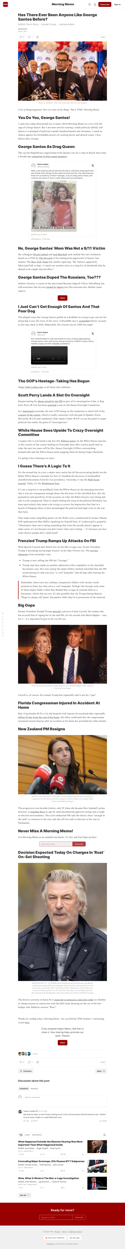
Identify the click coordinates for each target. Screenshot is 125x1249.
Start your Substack (56, 1238)
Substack (50, 1244)
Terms (64, 1231)
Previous (27, 1071)
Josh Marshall (60, 254)
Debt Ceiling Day (34, 387)
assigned (51, 405)
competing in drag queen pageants (49, 156)
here (27, 1022)
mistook (57, 611)
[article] (62, 1148)
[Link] (15, 118)
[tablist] (28, 1088)
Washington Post (50, 483)
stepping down (37, 812)
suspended (84, 321)
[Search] (89, 4)
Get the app (74, 1238)
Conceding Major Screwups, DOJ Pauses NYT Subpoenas (51, 1161)
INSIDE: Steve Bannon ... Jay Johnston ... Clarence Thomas (42, 1181)
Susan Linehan (29, 1111)
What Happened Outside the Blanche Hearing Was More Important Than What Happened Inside (50, 1143)
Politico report (68, 441)
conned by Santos (55, 287)
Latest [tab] (27, 1135)
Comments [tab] (24, 1089)
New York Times (40, 262)
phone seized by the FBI (50, 401)
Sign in (117, 4)
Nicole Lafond (40, 254)
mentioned (28, 411)
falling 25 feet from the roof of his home (38, 717)
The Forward (45, 258)
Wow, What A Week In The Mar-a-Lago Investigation (48, 1178)
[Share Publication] (95, 4)
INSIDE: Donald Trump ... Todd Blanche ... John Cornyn (41, 1164)
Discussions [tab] (36, 1135)
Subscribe (104, 4)
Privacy (57, 1231)
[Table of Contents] (2, 624)
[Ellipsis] (106, 1111)
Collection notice (75, 1231)
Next (99, 1071)
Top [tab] (21, 1135)
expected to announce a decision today (74, 1000)
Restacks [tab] (34, 1089)
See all (23, 1195)
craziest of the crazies (29, 415)
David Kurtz (22, 29)
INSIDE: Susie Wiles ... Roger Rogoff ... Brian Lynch (39, 1148)
